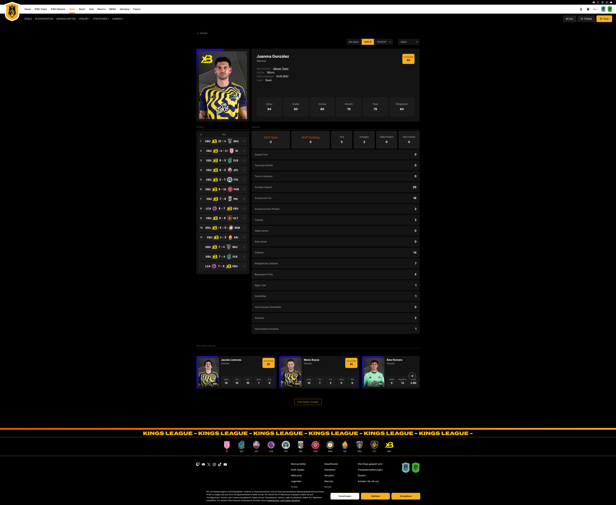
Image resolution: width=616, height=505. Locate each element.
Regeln (328, 487)
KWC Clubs (41, 9)
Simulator (329, 475)
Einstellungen (345, 496)
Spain (72, 9)
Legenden (296, 481)
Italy (91, 9)
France (136, 9)
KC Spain (354, 41)
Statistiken (100, 18)
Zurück (204, 33)
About (27, 9)
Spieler (83, 18)
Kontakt (362, 475)
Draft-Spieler (297, 469)
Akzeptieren (405, 496)
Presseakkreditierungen (370, 469)
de (594, 9)
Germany (124, 9)
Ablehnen (375, 496)
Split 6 (367, 41)
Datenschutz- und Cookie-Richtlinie (283, 500)
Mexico (101, 9)
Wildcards (296, 475)
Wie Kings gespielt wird (370, 464)
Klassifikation (44, 18)
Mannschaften (66, 18)
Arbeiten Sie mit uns (368, 481)
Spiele (28, 18)
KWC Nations (58, 9)
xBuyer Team (281, 68)
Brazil (82, 9)
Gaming (117, 18)
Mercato (328, 481)
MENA (112, 9)
